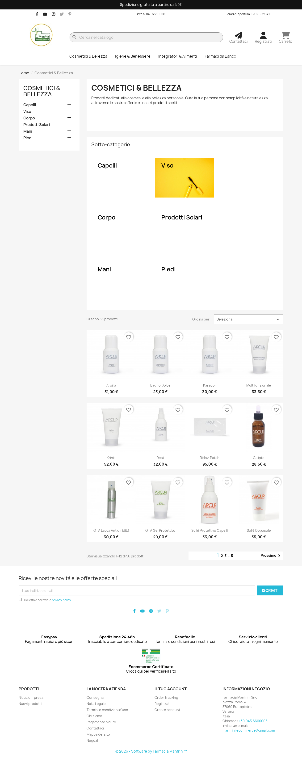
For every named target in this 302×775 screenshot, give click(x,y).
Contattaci (95, 728)
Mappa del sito (98, 734)
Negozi (92, 740)
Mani (27, 131)
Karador (209, 385)
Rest (160, 457)
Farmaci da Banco (220, 56)
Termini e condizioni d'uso (107, 710)
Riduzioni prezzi (31, 697)
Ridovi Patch (209, 457)
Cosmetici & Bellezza (88, 56)
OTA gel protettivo (160, 530)
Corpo (29, 118)
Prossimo (271, 556)
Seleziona (249, 319)
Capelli (29, 104)
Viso (27, 111)
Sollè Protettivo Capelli (209, 530)
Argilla (111, 385)
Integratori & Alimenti (177, 56)
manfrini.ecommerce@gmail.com (248, 730)
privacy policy (61, 600)
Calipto (258, 457)
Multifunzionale (258, 385)
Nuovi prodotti (30, 703)
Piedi (27, 137)
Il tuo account (171, 688)
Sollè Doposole (259, 530)
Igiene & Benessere (133, 56)
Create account (167, 710)
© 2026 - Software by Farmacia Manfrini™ (151, 751)
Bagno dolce (160, 385)
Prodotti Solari (36, 124)
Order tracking (166, 697)
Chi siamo (94, 716)
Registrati (162, 703)
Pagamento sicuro (101, 722)
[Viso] (184, 178)
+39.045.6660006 (253, 721)
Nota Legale (96, 703)
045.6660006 (155, 14)
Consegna (95, 697)
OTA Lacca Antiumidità (111, 530)
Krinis (111, 457)
